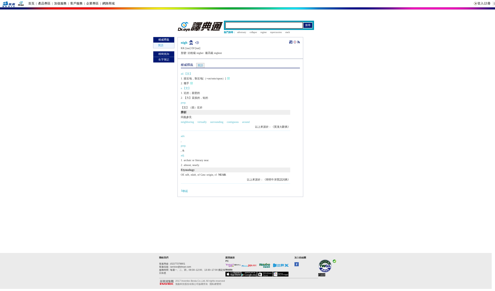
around (246, 122)
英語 (160, 45)
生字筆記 (163, 59)
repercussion (276, 32)
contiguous (233, 122)
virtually (202, 122)
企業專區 (92, 3)
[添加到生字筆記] (290, 42)
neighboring (187, 122)
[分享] (298, 42)
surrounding (216, 122)
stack (287, 32)
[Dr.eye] (200, 30)
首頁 (31, 3)
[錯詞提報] (295, 42)
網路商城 (108, 3)
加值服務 (60, 3)
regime (263, 32)
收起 (185, 191)
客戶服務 (76, 3)
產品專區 (44, 3)
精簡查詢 (163, 54)
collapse (253, 32)
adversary (241, 32)
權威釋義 (163, 39)
